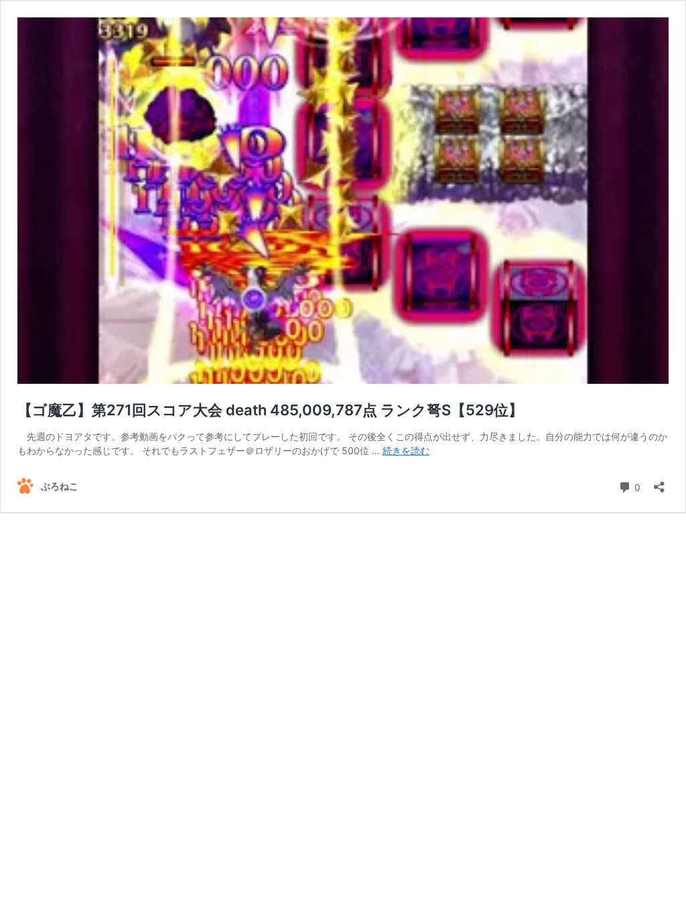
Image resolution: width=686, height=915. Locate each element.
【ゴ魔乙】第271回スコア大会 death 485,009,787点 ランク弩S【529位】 (270, 410)
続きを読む (406, 450)
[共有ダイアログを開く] (659, 482)
